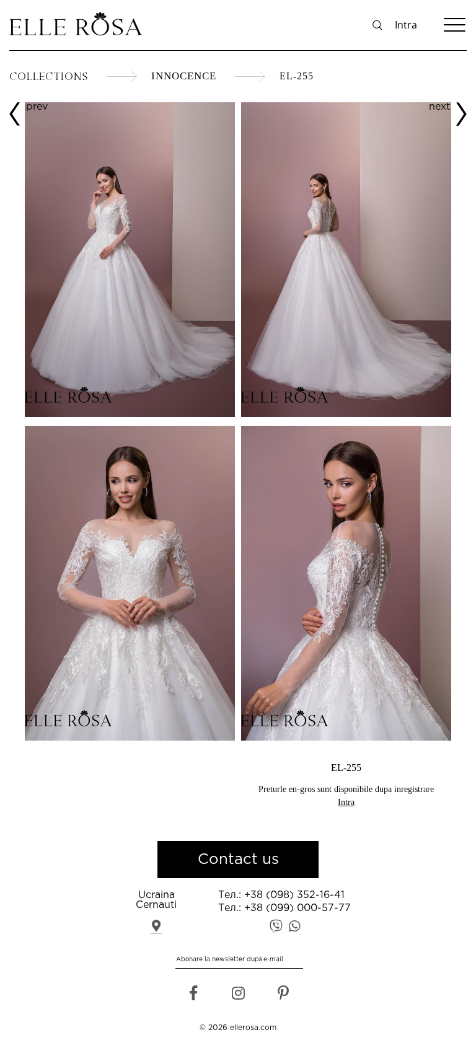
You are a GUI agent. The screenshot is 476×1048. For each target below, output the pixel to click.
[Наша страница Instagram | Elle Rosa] (238, 996)
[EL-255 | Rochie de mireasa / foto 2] (130, 584)
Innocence (183, 76)
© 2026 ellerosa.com (238, 1027)
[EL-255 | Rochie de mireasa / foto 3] (346, 261)
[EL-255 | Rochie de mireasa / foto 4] (346, 584)
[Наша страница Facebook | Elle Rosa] (193, 996)
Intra (406, 25)
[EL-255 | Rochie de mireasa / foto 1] (130, 414)
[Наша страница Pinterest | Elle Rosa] (283, 996)
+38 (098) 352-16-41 (294, 895)
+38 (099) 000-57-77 (297, 908)
